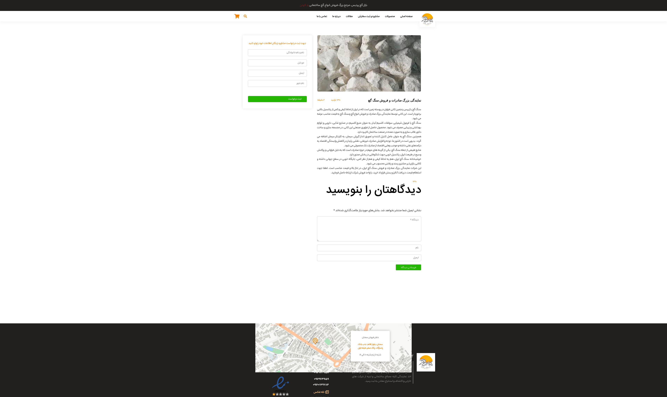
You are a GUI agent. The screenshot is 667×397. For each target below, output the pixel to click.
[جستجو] (245, 16)
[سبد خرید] (237, 16)
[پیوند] (427, 19)
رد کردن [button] (304, 5)
